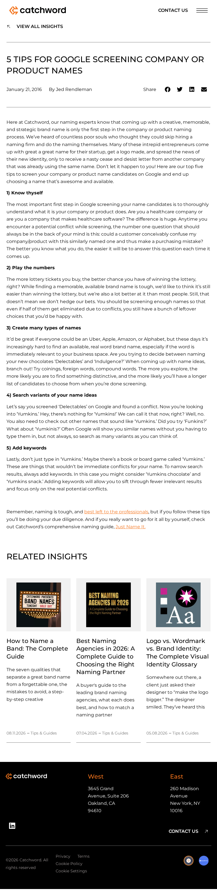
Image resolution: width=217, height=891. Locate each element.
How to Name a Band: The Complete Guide (37, 648)
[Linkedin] (14, 827)
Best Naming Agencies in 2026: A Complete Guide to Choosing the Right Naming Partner (105, 656)
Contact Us (173, 10)
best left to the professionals (116, 511)
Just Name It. (131, 526)
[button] (168, 89)
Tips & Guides (44, 733)
